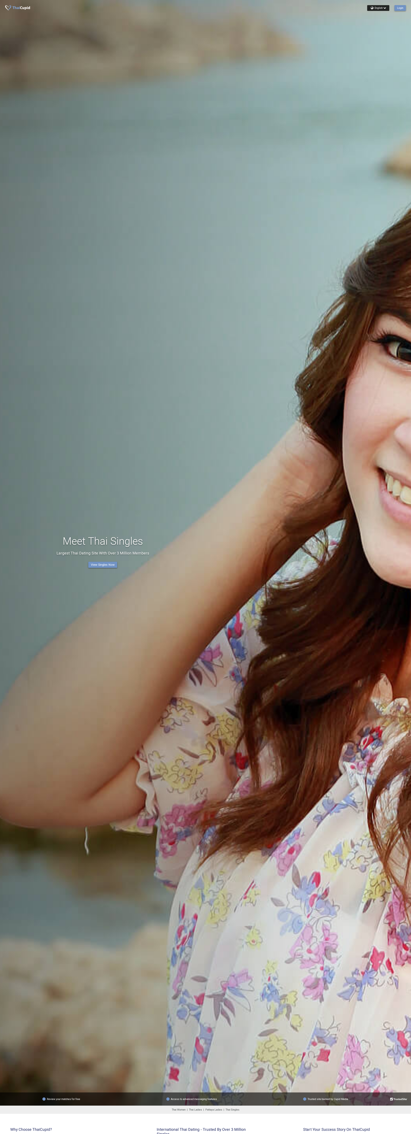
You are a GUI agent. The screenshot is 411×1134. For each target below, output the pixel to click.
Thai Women (179, 1109)
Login (400, 7)
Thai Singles (232, 1109)
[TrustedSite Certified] (398, 1099)
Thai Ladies (195, 1109)
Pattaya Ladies (213, 1109)
